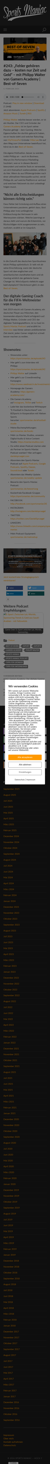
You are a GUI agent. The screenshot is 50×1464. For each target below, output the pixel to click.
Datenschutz (20, 780)
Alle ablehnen (25, 765)
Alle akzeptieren (25, 757)
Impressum (30, 780)
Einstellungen (25, 772)
